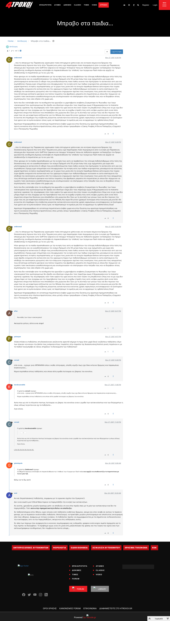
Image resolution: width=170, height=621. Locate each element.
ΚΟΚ (154, 547)
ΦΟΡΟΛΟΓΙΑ (59, 547)
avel (15, 493)
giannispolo (18, 463)
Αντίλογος (13, 46)
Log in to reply (117, 52)
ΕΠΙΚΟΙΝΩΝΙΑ (90, 608)
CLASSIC (100, 570)
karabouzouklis (19, 385)
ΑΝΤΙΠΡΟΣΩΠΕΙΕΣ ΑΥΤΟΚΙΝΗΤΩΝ (30, 547)
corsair (16, 360)
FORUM (76, 579)
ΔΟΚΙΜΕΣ (76, 570)
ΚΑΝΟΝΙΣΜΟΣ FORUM (70, 608)
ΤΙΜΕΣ (75, 575)
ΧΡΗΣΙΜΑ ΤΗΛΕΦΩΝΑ (136, 547)
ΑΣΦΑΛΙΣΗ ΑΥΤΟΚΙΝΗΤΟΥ (106, 547)
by (80, 617)
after (16, 311)
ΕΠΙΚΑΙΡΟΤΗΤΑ (79, 566)
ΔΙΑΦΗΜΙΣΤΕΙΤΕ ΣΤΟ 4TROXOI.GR (115, 608)
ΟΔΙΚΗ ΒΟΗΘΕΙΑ (79, 547)
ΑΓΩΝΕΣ (100, 566)
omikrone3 (18, 58)
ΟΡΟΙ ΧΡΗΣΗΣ (50, 608)
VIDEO (99, 575)
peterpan (17, 337)
